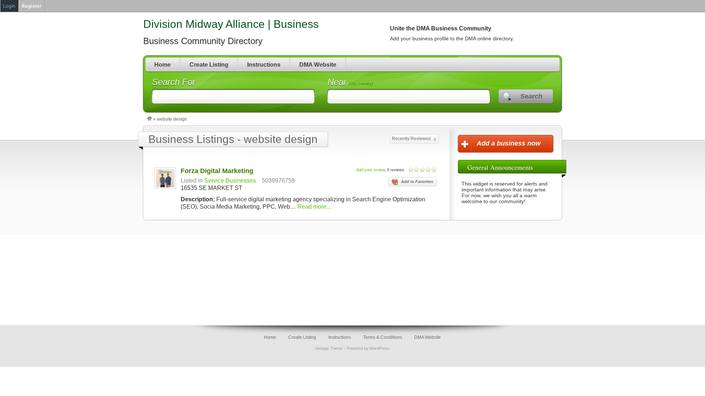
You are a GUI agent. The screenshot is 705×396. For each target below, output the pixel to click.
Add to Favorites (417, 181)
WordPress (379, 348)
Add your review (370, 170)
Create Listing (208, 65)
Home (162, 65)
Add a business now (508, 143)
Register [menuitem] (31, 6)
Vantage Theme (329, 348)
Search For (173, 82)
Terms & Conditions (382, 337)
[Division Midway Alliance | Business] (149, 119)
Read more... (314, 206)
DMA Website (317, 65)
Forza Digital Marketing (217, 171)
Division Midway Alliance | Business (231, 24)
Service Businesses (230, 180)
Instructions (264, 65)
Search (531, 96)
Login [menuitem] (9, 6)
